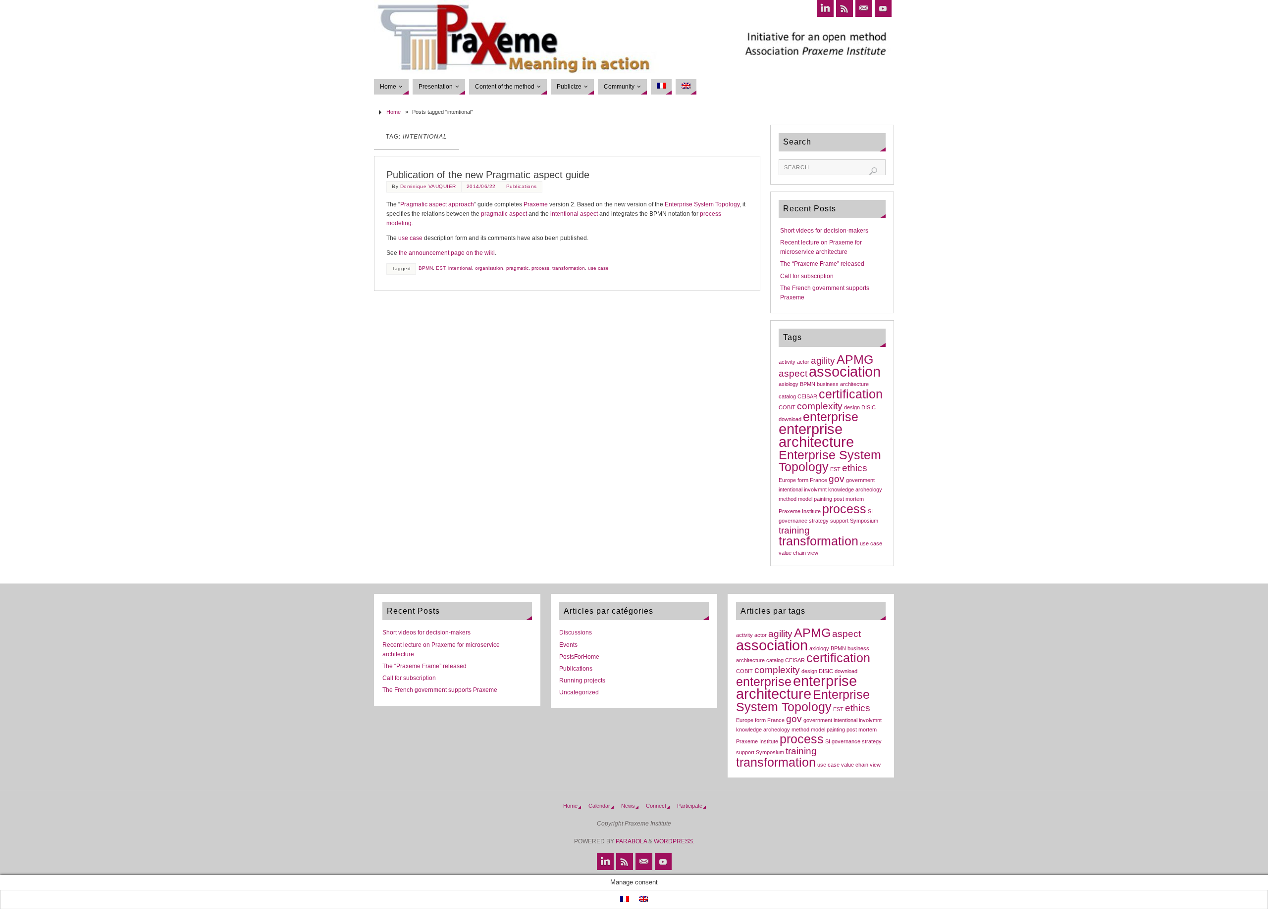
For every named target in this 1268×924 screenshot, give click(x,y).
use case (410, 238)
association (845, 371)
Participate (689, 806)
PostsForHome (579, 656)
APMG (855, 359)
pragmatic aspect (504, 213)
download (790, 419)
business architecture (843, 384)
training (794, 530)
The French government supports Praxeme (439, 689)
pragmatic (517, 268)
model (805, 499)
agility (823, 360)
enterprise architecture (816, 435)
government (860, 480)
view (812, 553)
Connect (656, 806)
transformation (568, 268)
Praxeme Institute (800, 511)
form (802, 480)
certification (851, 394)
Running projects (582, 680)
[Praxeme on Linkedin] (825, 8)
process (710, 213)
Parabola (631, 841)
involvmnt (815, 489)
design (852, 407)
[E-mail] (863, 8)
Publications (521, 186)
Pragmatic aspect (423, 204)
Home (393, 112)
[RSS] (844, 8)
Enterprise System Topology (702, 204)
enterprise (830, 417)
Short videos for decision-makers (824, 230)
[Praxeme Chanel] (883, 8)
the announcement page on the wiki (447, 252)
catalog (787, 396)
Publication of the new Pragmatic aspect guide (487, 174)
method (787, 499)
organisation (489, 268)
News (628, 806)
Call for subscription (807, 276)
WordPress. (674, 841)
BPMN (426, 268)
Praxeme (536, 204)
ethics (854, 468)
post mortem (849, 499)
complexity (820, 406)
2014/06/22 (481, 186)
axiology (788, 384)
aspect (793, 373)
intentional (460, 268)
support (839, 521)
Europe (787, 480)
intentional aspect (574, 213)
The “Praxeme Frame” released (822, 263)
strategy (819, 521)
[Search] (873, 171)
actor (803, 362)
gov (837, 479)
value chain (792, 553)
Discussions (575, 632)
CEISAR (807, 396)
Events (568, 644)
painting (823, 499)
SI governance (842, 741)
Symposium (864, 521)
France (818, 480)
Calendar (599, 806)
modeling (399, 223)
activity (787, 362)
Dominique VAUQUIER (428, 186)
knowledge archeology (855, 489)
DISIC (868, 407)
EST (440, 268)
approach (461, 204)
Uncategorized (579, 692)
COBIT (787, 407)
